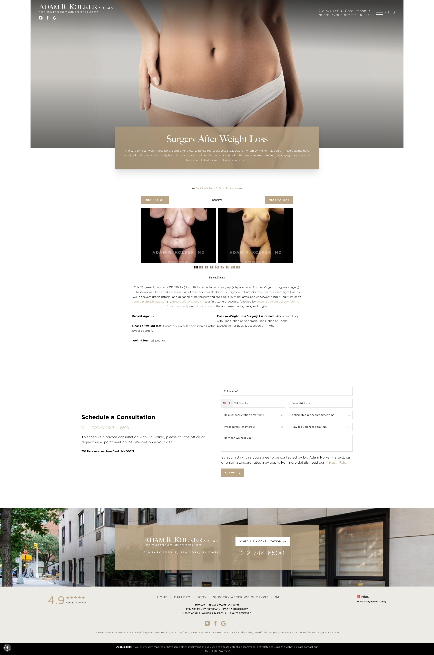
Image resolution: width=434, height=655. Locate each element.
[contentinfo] (217, 615)
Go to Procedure (229, 188)
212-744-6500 (330, 11)
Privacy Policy (337, 462)
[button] (385, 13)
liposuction (204, 306)
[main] (217, 93)
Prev (154, 200)
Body (201, 597)
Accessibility (239, 609)
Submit (230, 473)
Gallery (182, 597)
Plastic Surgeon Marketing (372, 602)
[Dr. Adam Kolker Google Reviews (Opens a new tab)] (54, 18)
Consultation (355, 11)
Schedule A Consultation (260, 541)
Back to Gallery (204, 188)
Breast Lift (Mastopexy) (188, 301)
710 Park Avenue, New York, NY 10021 (345, 15)
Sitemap (213, 609)
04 (277, 597)
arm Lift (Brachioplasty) (149, 301)
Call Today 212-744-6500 (105, 428)
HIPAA (224, 609)
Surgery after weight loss (240, 597)
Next (279, 200)
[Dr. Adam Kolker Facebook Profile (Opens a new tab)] (47, 18)
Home (162, 597)
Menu (389, 12)
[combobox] (227, 403)
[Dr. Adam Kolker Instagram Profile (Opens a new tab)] (41, 18)
